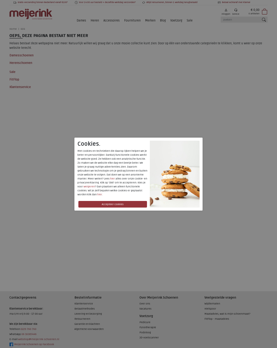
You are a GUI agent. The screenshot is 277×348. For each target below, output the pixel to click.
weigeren (89, 186)
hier (112, 178)
